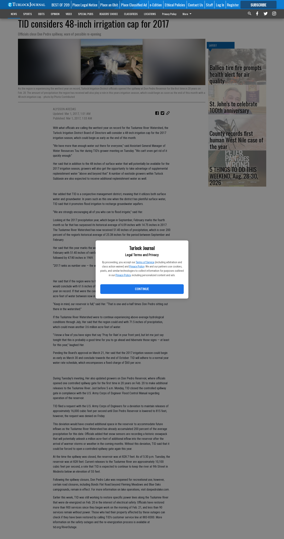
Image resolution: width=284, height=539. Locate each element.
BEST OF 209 (61, 4)
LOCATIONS (150, 14)
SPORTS (27, 14)
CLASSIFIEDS (131, 14)
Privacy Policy (136, 266)
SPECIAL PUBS (85, 14)
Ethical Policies (175, 4)
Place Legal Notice (84, 4)
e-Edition (156, 4)
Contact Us (195, 4)
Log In (220, 4)
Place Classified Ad (134, 4)
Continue (142, 289)
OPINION (55, 14)
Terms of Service (145, 262)
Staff (209, 4)
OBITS (41, 14)
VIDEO (69, 14)
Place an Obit (109, 4)
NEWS (14, 14)
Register (233, 4)
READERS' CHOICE (108, 14)
